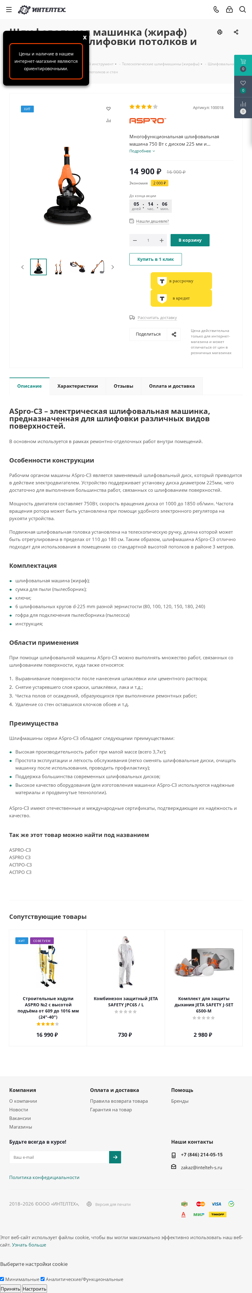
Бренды (180, 1101)
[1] (132, 106)
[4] (150, 106)
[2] (138, 106)
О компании (23, 1101)
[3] (144, 106)
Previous (22, 267)
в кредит (181, 298)
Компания (22, 1090)
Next (112, 267)
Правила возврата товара (119, 1101)
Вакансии (20, 1118)
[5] (156, 106)
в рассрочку (181, 280)
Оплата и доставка (114, 1090)
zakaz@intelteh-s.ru (201, 1167)
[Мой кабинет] (229, 9)
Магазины (20, 1127)
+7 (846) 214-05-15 (202, 1154)
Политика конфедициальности (44, 1177)
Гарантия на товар (111, 1109)
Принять (10, 1289)
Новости (18, 1109)
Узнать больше (29, 1245)
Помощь (182, 1090)
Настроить (34, 1289)
